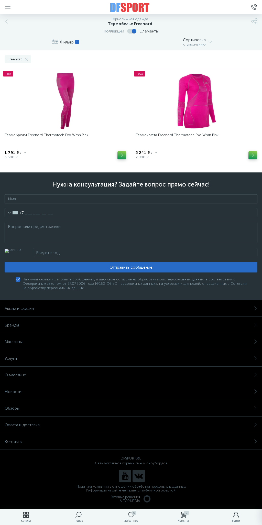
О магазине (15, 375)
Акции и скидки (19, 308)
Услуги (11, 358)
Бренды (12, 325)
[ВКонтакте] (139, 476)
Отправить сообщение (131, 267)
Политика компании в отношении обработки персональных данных (131, 486)
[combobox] (14, 212)
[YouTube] (125, 476)
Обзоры (12, 408)
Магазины (14, 341)
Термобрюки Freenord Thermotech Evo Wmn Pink (46, 135)
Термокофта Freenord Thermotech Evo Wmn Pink (177, 135)
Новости (13, 391)
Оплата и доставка (22, 424)
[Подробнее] (121, 155)
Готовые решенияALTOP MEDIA (125, 499)
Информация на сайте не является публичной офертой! (131, 490)
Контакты (13, 441)
